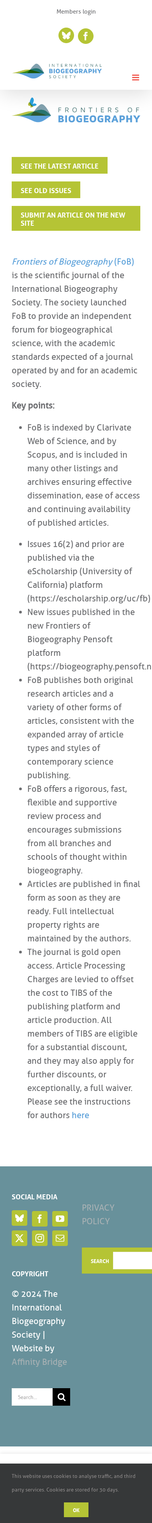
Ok (76, 1510)
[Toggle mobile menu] (136, 77)
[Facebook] (40, 1219)
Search (100, 1261)
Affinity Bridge (39, 1362)
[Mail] (60, 1238)
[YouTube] (60, 1219)
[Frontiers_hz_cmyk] (76, 101)
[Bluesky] (19, 1218)
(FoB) (73, 261)
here (80, 1115)
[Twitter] (19, 1238)
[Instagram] (40, 1238)
